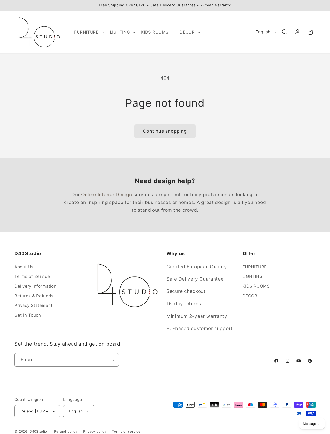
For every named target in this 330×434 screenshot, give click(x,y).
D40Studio (38, 431)
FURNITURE (255, 266)
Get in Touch (27, 315)
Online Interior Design (107, 194)
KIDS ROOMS (256, 286)
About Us (24, 266)
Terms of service (126, 431)
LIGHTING (253, 276)
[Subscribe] (112, 360)
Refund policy (65, 431)
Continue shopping (165, 131)
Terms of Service (32, 276)
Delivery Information (35, 286)
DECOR (250, 295)
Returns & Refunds (33, 295)
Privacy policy (94, 431)
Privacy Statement (33, 305)
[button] (88, 32)
